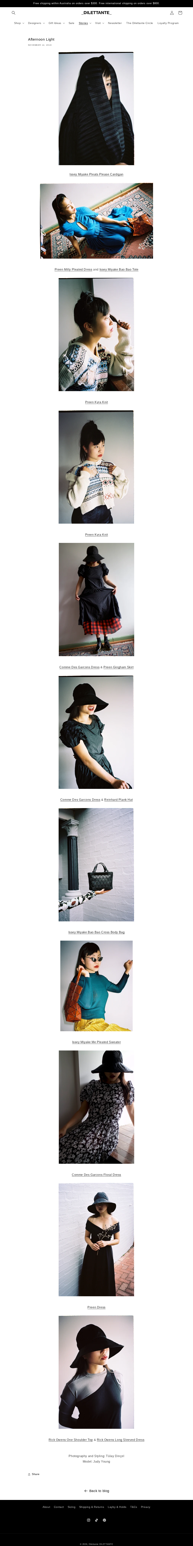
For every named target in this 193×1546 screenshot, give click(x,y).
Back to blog (99, 1491)
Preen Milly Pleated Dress (73, 269)
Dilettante (94, 1544)
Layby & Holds (117, 1506)
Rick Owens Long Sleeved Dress (120, 1439)
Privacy (145, 1506)
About (46, 1506)
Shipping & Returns (91, 1506)
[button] (13, 13)
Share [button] (36, 1474)
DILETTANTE (106, 1544)
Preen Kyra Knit (96, 534)
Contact (59, 1506)
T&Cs (133, 1506)
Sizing (72, 1506)
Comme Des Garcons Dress (79, 667)
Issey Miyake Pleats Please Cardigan (96, 174)
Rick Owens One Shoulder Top (71, 1439)
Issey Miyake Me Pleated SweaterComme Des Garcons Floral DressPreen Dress (96, 1174)
